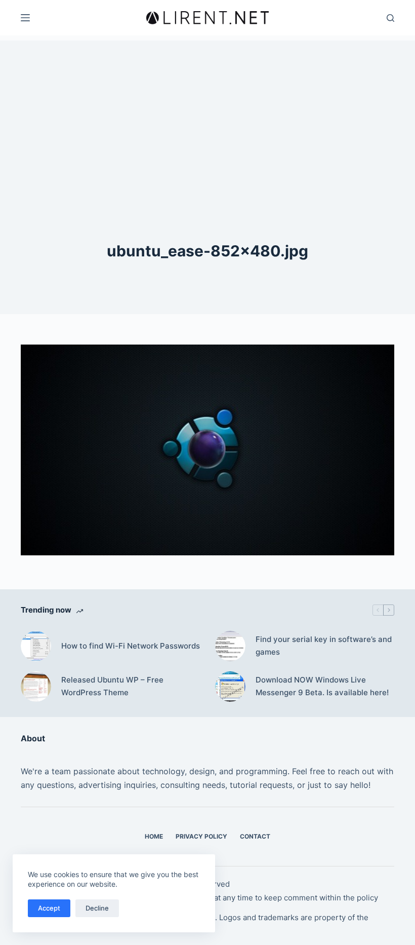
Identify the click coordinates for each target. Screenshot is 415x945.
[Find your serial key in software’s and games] (230, 646)
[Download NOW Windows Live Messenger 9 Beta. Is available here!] (230, 686)
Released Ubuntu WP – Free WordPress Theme (112, 686)
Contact (255, 836)
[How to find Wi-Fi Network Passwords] (36, 646)
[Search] (390, 18)
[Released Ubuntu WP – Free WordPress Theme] (36, 686)
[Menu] (25, 17)
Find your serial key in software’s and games (324, 645)
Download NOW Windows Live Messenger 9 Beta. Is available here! (322, 686)
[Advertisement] (207, 111)
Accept (49, 908)
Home (154, 836)
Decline (97, 908)
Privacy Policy (201, 836)
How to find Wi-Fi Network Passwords (130, 646)
